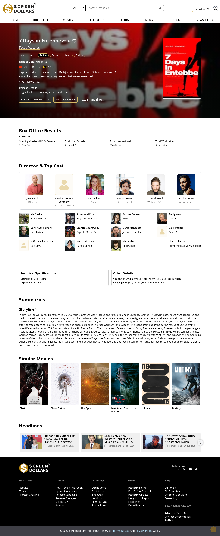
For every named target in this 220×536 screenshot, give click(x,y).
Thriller (79, 55)
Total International (120, 141)
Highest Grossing (29, 494)
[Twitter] (178, 469)
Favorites (200, 9)
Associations (99, 505)
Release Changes (65, 498)
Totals (22, 491)
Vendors (97, 498)
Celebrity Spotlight (176, 494)
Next (200, 443)
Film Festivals (99, 501)
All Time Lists (172, 491)
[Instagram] (184, 469)
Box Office (25, 480)
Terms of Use (121, 530)
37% (37, 67)
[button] (74, 41)
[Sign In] (215, 8)
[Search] (160, 8)
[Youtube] (190, 469)
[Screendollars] (19, 8)
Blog (168, 480)
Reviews (60, 505)
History (67, 55)
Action (43, 55)
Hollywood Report (139, 498)
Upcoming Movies (66, 491)
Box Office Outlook (140, 491)
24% (25, 67)
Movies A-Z (61, 501)
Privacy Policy (144, 530)
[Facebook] (173, 469)
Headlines (134, 501)
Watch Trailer (65, 99)
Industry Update (138, 494)
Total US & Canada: (75, 141)
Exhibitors (98, 491)
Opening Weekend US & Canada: (37, 141)
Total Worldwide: (164, 141)
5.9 (49, 67)
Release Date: (27, 62)
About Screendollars (178, 506)
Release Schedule (66, 494)
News (131, 480)
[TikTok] (196, 469)
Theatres (97, 494)
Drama (55, 55)
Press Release (136, 505)
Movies (60, 480)
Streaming (171, 498)
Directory (98, 480)
